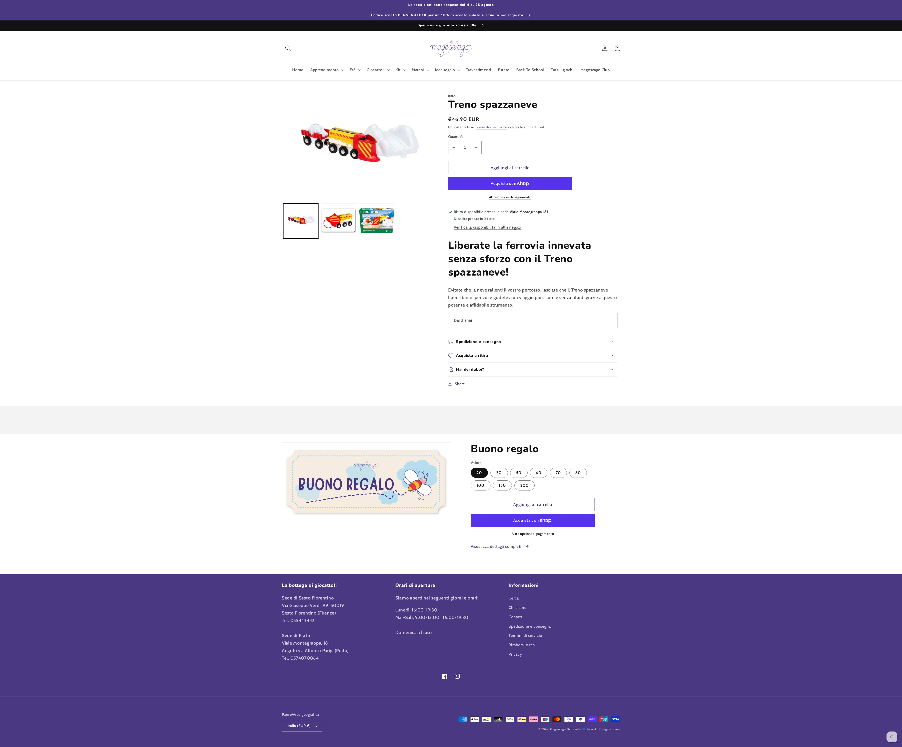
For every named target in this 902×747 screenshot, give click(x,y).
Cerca (514, 598)
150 (502, 485)
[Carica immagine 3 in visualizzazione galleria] (376, 220)
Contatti (516, 617)
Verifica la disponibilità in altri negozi (487, 227)
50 (518, 472)
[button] (288, 48)
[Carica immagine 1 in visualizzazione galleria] (300, 220)
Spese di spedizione (491, 127)
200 (524, 485)
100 (481, 485)
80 (578, 472)
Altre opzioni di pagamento (510, 197)
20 (479, 472)
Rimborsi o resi (522, 644)
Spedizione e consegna (530, 626)
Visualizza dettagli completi (497, 546)
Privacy (515, 654)
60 (538, 472)
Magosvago (558, 729)
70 (558, 472)
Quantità (455, 136)
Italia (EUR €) (299, 726)
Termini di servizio (525, 635)
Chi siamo (517, 607)
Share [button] (460, 383)
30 (499, 472)
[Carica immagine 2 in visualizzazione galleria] (338, 220)
